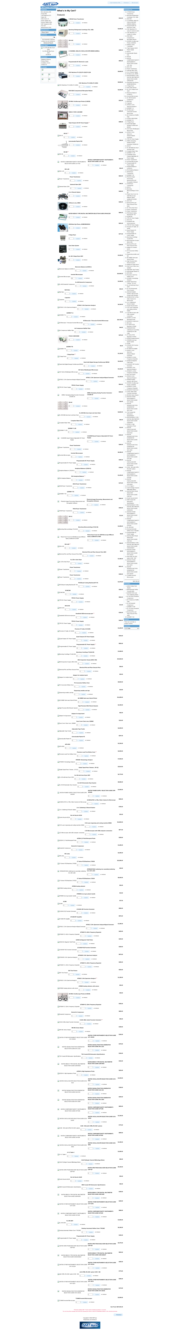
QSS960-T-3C (130, 175)
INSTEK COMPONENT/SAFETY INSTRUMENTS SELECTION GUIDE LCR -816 (133, 62)
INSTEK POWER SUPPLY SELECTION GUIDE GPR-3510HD (132, 293)
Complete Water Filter (132, 151)
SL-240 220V (130, 527)
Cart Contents (54, 7)
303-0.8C (129, 18)
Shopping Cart (128, 9)
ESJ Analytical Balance (132, 170)
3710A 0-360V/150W (132, 118)
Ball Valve (129, 101)
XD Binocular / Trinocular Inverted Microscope (132, 111)
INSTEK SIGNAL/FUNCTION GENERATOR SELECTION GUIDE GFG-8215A (132, 570)
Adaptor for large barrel (133, 264)
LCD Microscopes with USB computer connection (132, 314)
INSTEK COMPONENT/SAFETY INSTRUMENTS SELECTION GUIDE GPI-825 (133, 522)
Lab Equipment (45, 15)
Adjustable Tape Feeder (133, 269)
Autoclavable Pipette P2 (133, 271)
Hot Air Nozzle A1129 (132, 498)
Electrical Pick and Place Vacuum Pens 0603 (132, 204)
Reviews (126, 619)
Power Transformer (132, 68)
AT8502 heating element (133, 338)
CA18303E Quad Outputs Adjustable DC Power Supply (132, 156)
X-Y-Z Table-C (130, 486)
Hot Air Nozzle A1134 (132, 305)
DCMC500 (129, 216)
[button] (114, 3)
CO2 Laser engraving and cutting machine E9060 (132, 309)
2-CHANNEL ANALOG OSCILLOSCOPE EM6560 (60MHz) (132, 22)
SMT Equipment (45, 24)
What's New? (44, 45)
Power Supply (44, 20)
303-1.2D (129, 67)
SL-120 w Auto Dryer (132, 207)
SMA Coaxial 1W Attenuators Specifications (131, 501)
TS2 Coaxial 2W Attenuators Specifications (131, 414)
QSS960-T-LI (130, 108)
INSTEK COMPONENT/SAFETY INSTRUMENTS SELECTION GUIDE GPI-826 (133, 474)
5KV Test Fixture (131, 374)
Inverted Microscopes (132, 96)
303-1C (129, 187)
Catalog (47, 7)
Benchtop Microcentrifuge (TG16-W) (133, 190)
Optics (42, 17)
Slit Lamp (129, 323)
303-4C (129, 146)
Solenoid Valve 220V (132, 70)
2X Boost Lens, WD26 (132, 73)
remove (85, 22)
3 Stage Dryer (130, 86)
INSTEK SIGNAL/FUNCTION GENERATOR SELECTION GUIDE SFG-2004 (132, 447)
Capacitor (129, 103)
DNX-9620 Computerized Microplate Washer (131, 37)
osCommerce (93, 1319)
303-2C (129, 51)
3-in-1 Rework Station (132, 72)
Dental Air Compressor (132, 321)
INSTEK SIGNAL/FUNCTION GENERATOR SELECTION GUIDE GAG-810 (132, 438)
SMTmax (94, 1318)
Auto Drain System (131, 87)
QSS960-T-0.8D (131, 606)
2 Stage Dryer (130, 122)
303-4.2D (129, 201)
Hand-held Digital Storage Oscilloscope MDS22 (132, 125)
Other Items (44, 18)
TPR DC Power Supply (133, 139)
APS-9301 (129, 273)
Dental (42, 13)
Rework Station (45, 22)
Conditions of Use (45, 62)
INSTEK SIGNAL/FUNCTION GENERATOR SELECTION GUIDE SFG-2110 (132, 407)
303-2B (129, 56)
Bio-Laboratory (45, 12)
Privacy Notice (45, 61)
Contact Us (44, 64)
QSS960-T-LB (130, 617)
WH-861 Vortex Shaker (133, 395)
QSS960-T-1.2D (131, 152)
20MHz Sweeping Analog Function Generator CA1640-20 (132, 142)
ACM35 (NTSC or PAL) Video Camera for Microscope (133, 298)
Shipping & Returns (46, 59)
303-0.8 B (129, 219)
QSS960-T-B (130, 120)
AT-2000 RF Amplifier (132, 348)
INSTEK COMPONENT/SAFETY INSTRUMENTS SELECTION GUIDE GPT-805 (133, 455)
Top (42, 7)
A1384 (128, 343)
